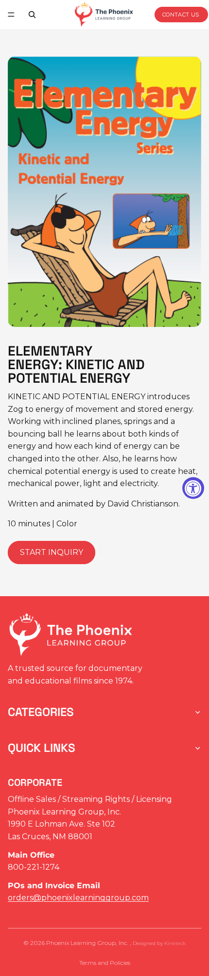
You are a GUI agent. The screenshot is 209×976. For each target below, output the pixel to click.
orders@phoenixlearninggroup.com (78, 897)
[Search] (32, 14)
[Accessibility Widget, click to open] (193, 488)
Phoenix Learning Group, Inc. (88, 942)
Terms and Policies (104, 962)
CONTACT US (180, 14)
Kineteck (175, 943)
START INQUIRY (51, 552)
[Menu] (11, 14)
